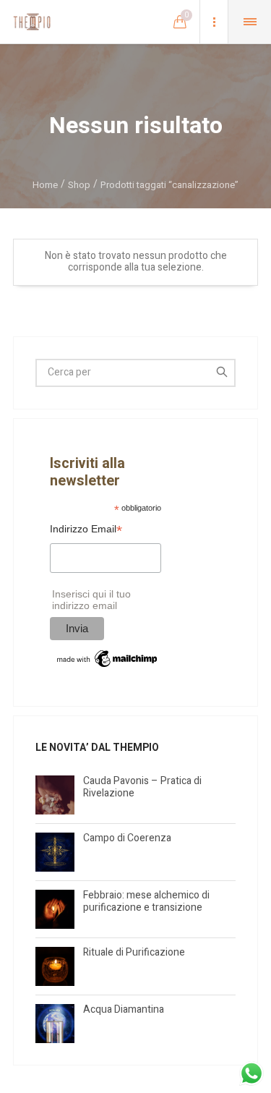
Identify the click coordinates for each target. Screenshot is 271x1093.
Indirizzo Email (86, 530)
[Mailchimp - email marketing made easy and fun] (107, 658)
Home (45, 185)
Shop (79, 185)
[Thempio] (32, 21)
